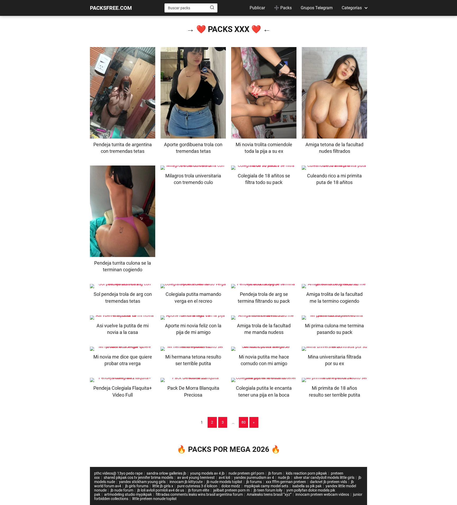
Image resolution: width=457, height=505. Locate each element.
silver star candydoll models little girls (324, 477)
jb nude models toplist (224, 482)
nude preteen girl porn (246, 473)
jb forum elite (198, 490)
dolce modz (230, 486)
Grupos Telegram (317, 7)
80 (243, 422)
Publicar (257, 7)
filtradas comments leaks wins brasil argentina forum (199, 494)
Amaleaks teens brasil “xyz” (269, 494)
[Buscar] (212, 7)
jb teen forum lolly (268, 490)
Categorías (352, 7)
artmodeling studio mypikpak (128, 494)
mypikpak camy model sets (266, 486)
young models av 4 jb (207, 473)
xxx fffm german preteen (286, 482)
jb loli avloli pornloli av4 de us (160, 490)
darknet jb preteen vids (328, 482)
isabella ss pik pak (307, 486)
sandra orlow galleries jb (166, 473)
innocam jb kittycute (186, 482)
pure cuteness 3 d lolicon (197, 486)
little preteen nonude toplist (154, 499)
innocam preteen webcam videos (322, 494)
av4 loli (224, 477)
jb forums (254, 482)
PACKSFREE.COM (111, 8)
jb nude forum (122, 490)
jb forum (275, 473)
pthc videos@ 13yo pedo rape (118, 473)
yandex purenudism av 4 (254, 477)
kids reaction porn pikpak (306, 473)
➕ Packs (283, 7)
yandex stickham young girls (142, 482)
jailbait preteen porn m (231, 490)
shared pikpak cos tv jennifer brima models (138, 477)
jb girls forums (136, 486)
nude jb (284, 477)
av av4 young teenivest (196, 477)
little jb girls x (162, 486)
